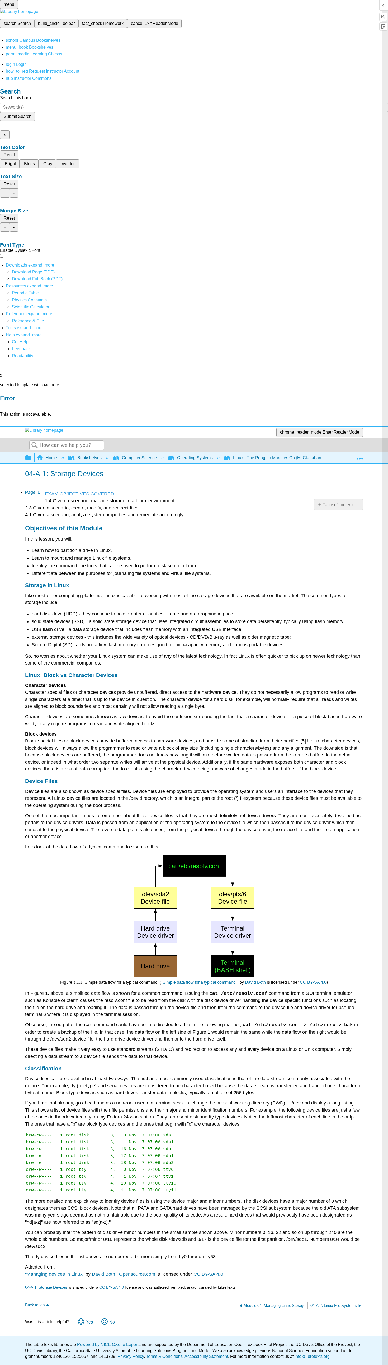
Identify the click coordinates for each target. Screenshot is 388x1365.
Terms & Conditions (164, 1356)
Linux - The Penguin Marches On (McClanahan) (278, 458)
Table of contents (338, 505)
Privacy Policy (130, 1356)
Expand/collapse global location (360, 456)
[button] (21, 348)
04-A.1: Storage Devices (46, 1287)
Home (51, 458)
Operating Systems (195, 458)
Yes (89, 1322)
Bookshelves (89, 458)
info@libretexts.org (312, 1356)
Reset (9, 154)
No (112, 1322)
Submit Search (17, 116)
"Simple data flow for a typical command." (199, 982)
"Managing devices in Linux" (54, 1274)
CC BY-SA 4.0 (313, 982)
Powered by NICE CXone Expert (108, 1344)
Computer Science (139, 458)
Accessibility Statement (206, 1356)
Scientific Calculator (30, 307)
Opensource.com (137, 1274)
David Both (255, 982)
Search (34, 445)
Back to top (35, 1305)
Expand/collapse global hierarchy (31, 458)
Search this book (15, 98)
